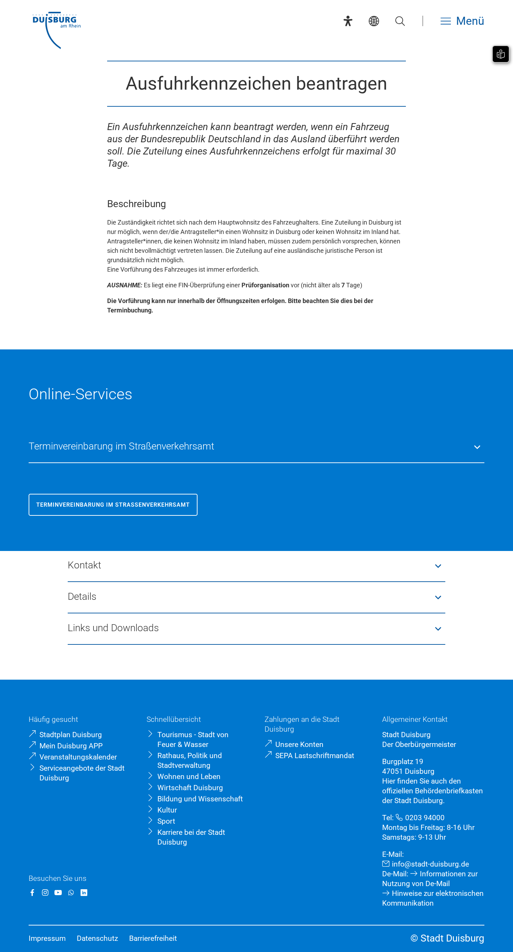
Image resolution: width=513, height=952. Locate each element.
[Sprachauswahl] (374, 21)
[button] (257, 447)
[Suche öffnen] (400, 21)
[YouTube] (58, 892)
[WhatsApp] (71, 892)
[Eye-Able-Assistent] (348, 21)
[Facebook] (32, 892)
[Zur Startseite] (56, 31)
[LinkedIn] (84, 892)
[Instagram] (45, 892)
